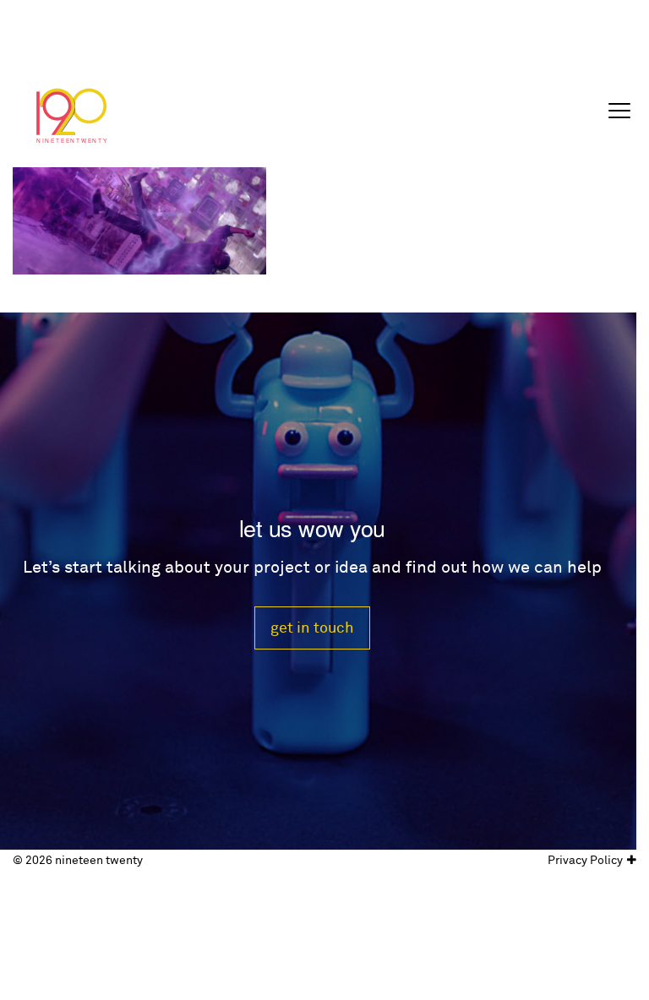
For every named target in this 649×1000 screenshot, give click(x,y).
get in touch (312, 628)
